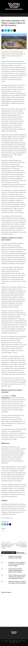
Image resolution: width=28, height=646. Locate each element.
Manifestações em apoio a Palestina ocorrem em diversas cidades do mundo (7, 546)
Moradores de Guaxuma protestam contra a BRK (14, 557)
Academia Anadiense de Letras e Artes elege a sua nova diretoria (17, 582)
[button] (2, 15)
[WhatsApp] (11, 30)
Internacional (14, 640)
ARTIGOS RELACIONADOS (8, 553)
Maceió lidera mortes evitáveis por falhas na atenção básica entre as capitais (16, 564)
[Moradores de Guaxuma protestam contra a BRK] (4, 558)
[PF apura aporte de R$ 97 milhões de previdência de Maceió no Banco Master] (4, 570)
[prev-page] (2, 588)
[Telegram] (8, 30)
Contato (17, 642)
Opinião (19, 640)
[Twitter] (5, 30)
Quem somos (11, 642)
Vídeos (24, 640)
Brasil (10, 640)
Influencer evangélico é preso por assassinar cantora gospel (21, 545)
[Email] (14, 30)
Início (3, 640)
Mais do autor (20, 553)
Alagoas (6, 640)
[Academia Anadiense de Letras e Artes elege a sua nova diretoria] (4, 583)
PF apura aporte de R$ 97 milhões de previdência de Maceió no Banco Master (15, 570)
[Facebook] (2, 30)
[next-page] (4, 588)
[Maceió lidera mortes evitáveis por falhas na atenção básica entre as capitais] (4, 564)
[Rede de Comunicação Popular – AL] (14, 6)
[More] (17, 30)
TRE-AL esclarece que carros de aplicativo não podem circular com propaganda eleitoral (17, 576)
